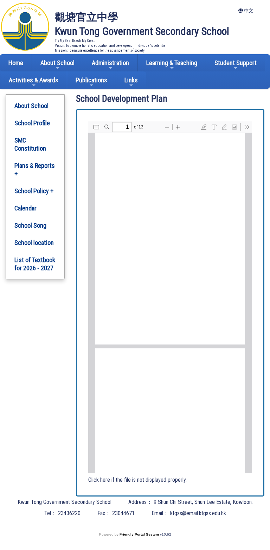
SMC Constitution (30, 144)
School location (34, 242)
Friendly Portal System (140, 534)
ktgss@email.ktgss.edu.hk (198, 513)
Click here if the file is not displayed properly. (137, 479)
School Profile (32, 123)
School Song (30, 225)
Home (15, 63)
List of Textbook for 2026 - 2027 (34, 264)
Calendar (25, 208)
